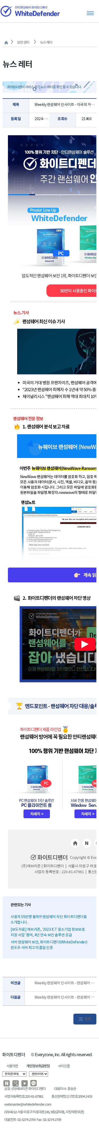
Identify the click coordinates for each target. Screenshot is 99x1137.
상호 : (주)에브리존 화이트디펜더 (25, 1089)
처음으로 (6, 43)
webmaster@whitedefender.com (27, 1104)
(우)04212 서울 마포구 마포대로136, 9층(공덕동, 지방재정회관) (44, 1112)
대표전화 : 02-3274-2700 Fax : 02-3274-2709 (32, 1119)
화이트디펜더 (13, 1055)
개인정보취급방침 (38, 1066)
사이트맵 (64, 1066)
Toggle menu (90, 13)
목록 (87, 1019)
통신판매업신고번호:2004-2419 (71, 1096)
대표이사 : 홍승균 (65, 1089)
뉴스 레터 (46, 42)
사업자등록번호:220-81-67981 (23, 1096)
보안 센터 (23, 42)
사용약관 (12, 1066)
